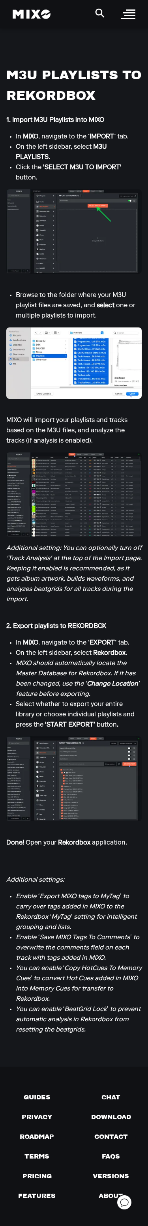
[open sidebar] (128, 14)
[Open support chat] (124, 1202)
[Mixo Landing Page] (31, 14)
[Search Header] (100, 13)
